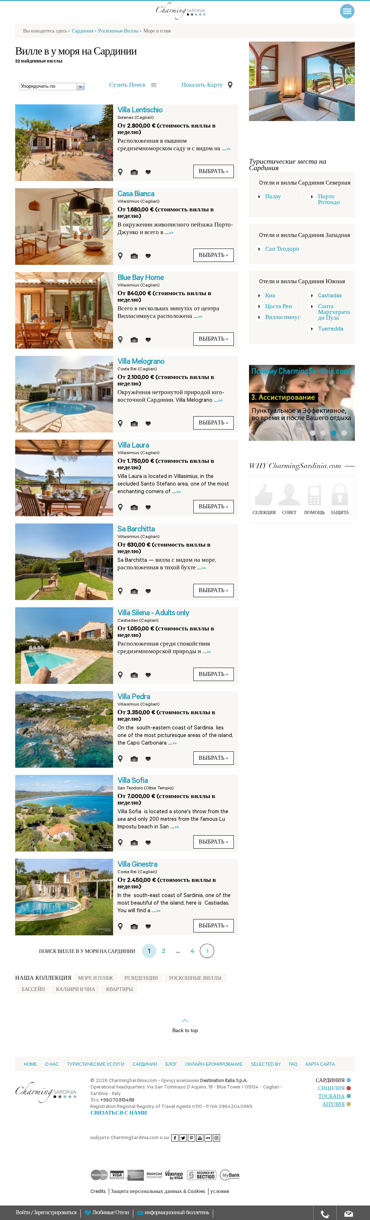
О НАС (52, 1064)
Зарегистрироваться (55, 1213)
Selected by (266, 1064)
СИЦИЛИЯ (331, 1089)
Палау (273, 197)
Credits (98, 1192)
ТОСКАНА (331, 1097)
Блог (171, 1064)
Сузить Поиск (127, 86)
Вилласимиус (283, 318)
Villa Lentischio (140, 111)
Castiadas (330, 296)
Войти (23, 1213)
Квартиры (119, 990)
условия (219, 1192)
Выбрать (211, 172)
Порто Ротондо (329, 200)
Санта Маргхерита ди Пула (334, 313)
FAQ (293, 1064)
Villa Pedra (133, 697)
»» (228, 149)
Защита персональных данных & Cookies (158, 1192)
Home (30, 1064)
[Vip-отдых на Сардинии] (190, 11)
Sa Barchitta (136, 530)
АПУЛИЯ (333, 1105)
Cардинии (145, 1064)
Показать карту (202, 86)
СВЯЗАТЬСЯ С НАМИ (118, 1113)
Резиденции (141, 979)
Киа (270, 296)
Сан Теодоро (282, 250)
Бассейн (33, 990)
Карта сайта (320, 1064)
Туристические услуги (95, 1064)
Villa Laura (133, 446)
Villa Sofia (132, 781)
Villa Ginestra (137, 865)
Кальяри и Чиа (75, 990)
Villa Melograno (140, 362)
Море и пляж (95, 979)
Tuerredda (330, 330)
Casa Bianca (135, 194)
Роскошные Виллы (195, 979)
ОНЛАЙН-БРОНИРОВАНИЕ (213, 1064)
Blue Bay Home (140, 278)
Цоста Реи (278, 307)
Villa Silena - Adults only (153, 613)
